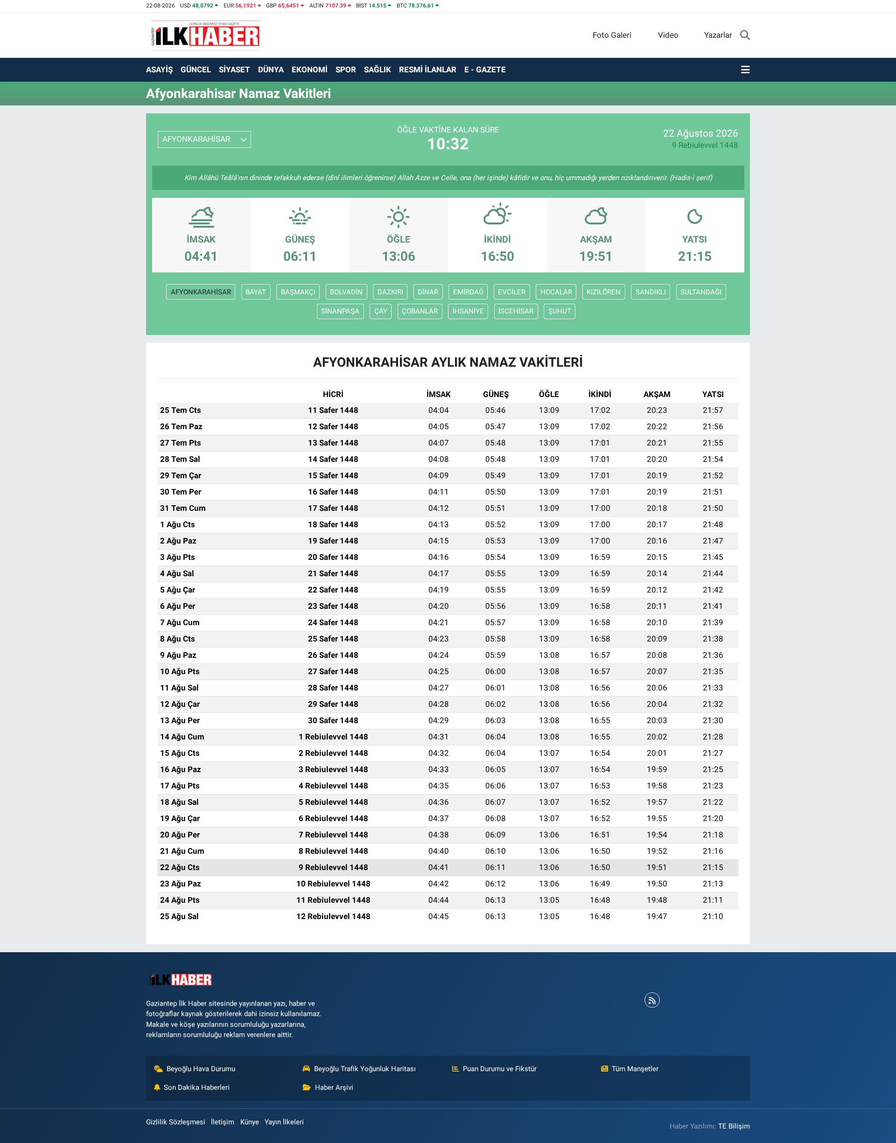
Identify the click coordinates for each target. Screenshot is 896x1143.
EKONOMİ (310, 69)
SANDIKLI (651, 292)
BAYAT (255, 292)
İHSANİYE (468, 311)
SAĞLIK (377, 69)
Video (668, 35)
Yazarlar (718, 35)
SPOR (346, 69)
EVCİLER (511, 292)
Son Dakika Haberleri (197, 1087)
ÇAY (380, 311)
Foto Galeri (612, 35)
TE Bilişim (734, 1126)
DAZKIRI (390, 292)
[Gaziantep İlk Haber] (206, 34)
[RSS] (652, 1000)
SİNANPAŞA (340, 311)
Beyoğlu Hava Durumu (201, 1069)
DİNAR (428, 292)
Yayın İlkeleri (284, 1122)
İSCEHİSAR (515, 311)
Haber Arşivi (334, 1087)
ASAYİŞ (159, 69)
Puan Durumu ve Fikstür (500, 1069)
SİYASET (234, 69)
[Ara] (745, 35)
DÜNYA (271, 69)
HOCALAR (556, 292)
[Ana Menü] (745, 70)
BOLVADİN (346, 292)
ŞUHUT (559, 311)
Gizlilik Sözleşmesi (175, 1122)
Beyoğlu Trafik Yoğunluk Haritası (365, 1069)
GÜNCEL (196, 69)
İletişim (222, 1122)
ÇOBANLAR (420, 311)
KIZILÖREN (604, 292)
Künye (249, 1122)
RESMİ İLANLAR (427, 69)
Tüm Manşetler (635, 1069)
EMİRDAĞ (468, 292)
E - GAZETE (485, 69)
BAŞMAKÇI (298, 292)
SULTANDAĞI (700, 292)
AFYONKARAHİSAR (201, 292)
